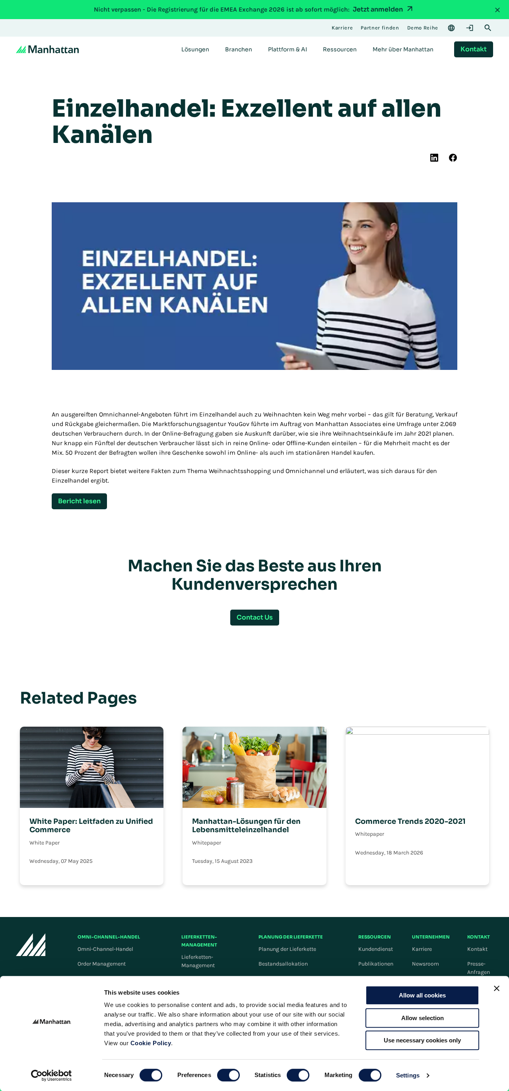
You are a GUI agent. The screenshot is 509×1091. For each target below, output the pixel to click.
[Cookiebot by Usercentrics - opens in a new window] (51, 1075)
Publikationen (375, 963)
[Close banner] (496, 988)
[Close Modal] (497, 9)
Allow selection (422, 1018)
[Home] (47, 49)
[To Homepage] (31, 944)
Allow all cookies (422, 995)
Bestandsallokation (283, 963)
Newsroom (425, 963)
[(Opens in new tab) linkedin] (434, 157)
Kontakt (477, 949)
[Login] (469, 28)
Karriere (422, 949)
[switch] (228, 1075)
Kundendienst (375, 949)
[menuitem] (195, 49)
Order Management (102, 963)
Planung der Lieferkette (287, 949)
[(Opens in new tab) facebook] (453, 157)
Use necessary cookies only (422, 1040)
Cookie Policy (150, 1043)
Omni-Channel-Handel (105, 949)
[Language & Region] (451, 28)
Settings (408, 1075)
